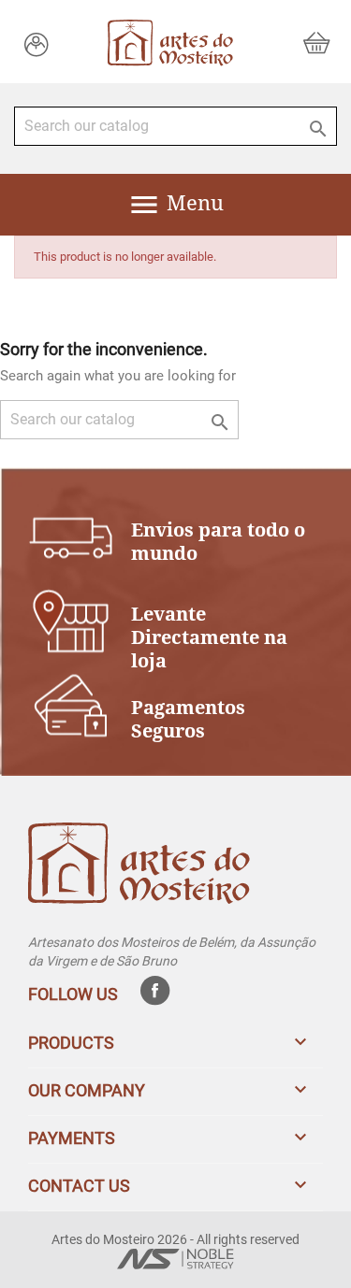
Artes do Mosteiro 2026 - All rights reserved (175, 1239)
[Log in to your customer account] (36, 43)
